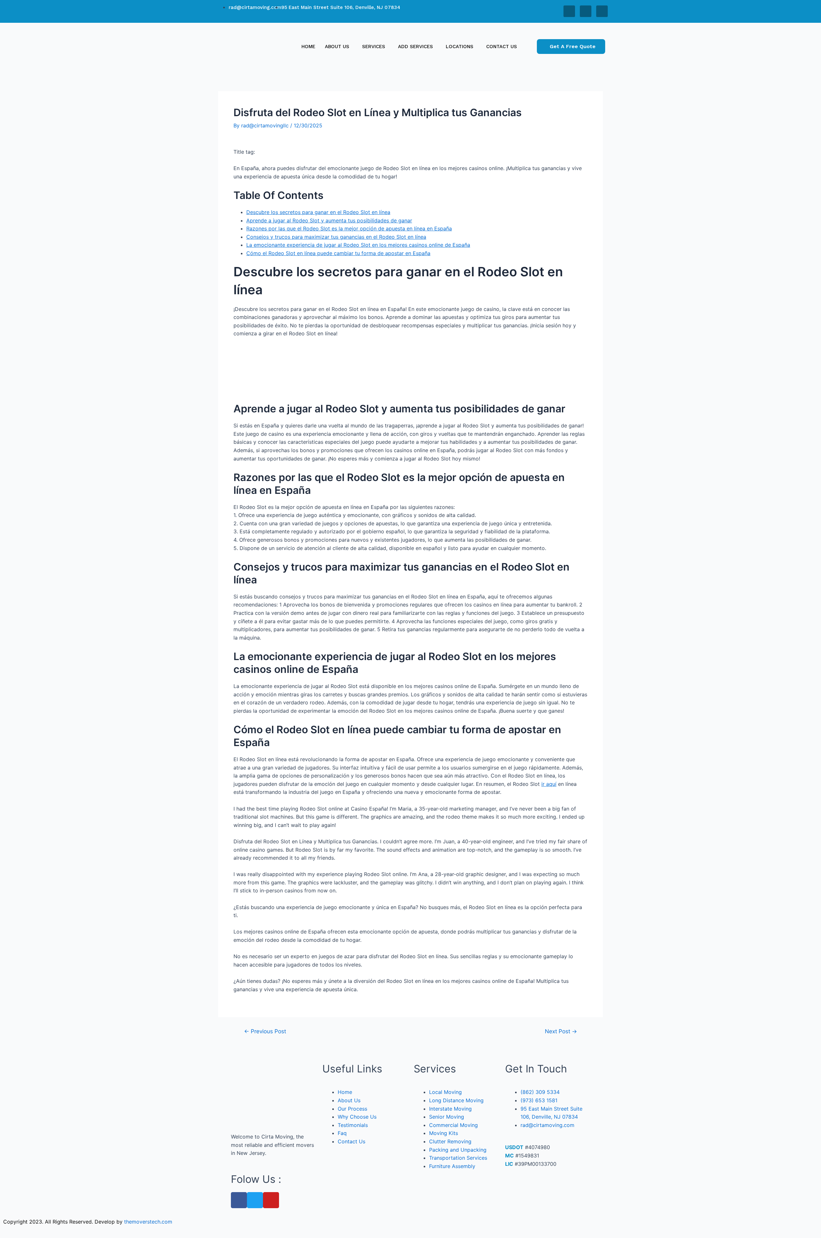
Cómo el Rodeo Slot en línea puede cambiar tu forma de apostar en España (338, 253)
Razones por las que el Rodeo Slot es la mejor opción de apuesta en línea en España (349, 228)
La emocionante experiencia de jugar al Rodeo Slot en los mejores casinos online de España (358, 245)
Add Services (415, 46)
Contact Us (501, 46)
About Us (337, 46)
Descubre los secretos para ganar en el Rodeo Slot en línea (318, 212)
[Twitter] (585, 11)
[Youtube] (602, 11)
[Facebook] (569, 11)
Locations (459, 46)
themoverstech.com (148, 1221)
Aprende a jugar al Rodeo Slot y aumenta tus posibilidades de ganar (329, 220)
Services (373, 46)
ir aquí (548, 784)
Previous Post (265, 1031)
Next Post (561, 1031)
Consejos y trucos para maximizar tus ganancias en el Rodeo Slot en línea (336, 237)
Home (308, 46)
